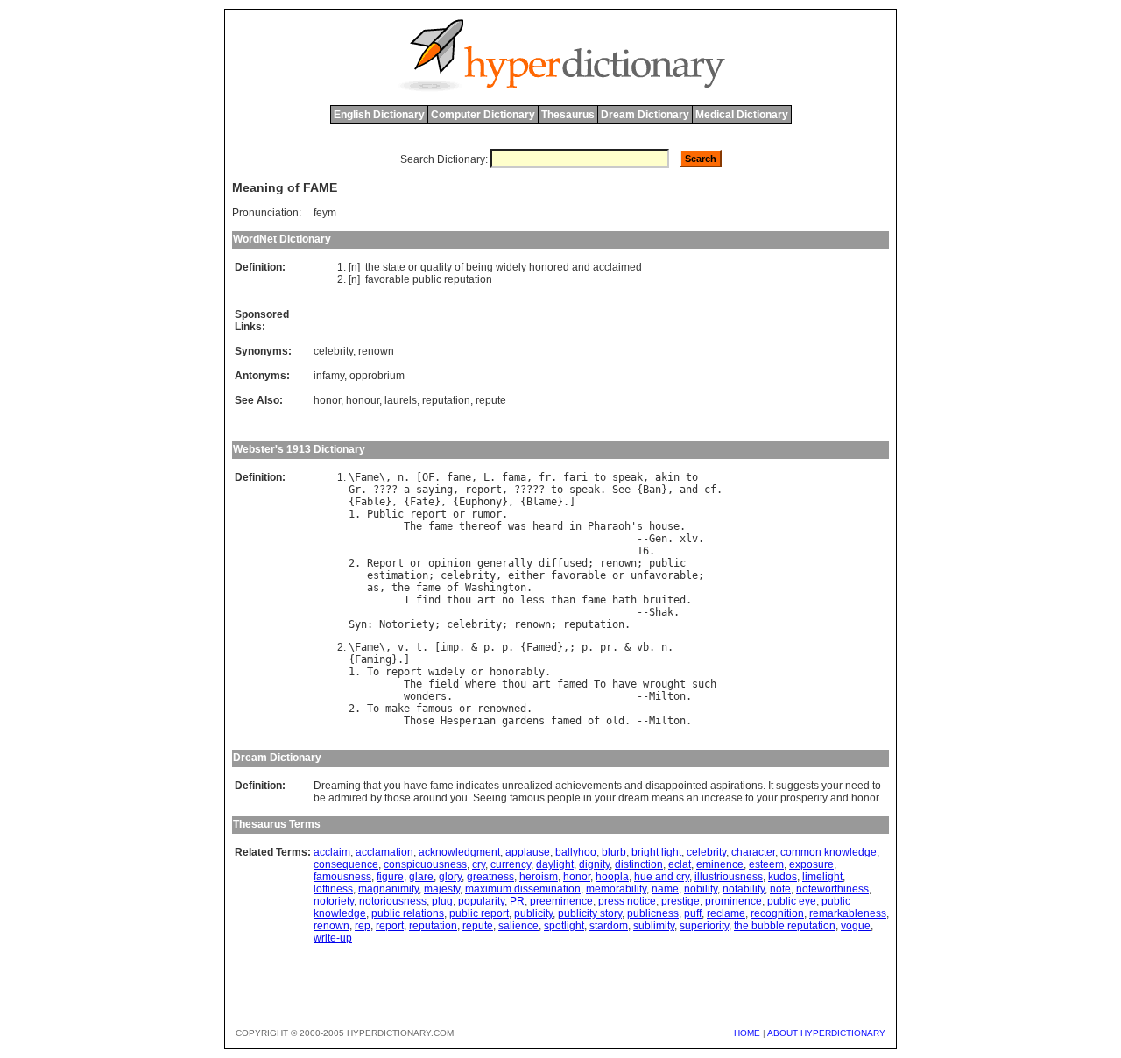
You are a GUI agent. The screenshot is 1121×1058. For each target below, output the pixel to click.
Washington (495, 588)
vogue (856, 926)
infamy (329, 376)
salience (518, 926)
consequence (346, 864)
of (459, 267)
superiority (704, 926)
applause (527, 852)
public (426, 279)
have (624, 684)
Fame (367, 477)
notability (744, 889)
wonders (425, 696)
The (413, 526)
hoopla (612, 877)
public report (479, 913)
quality (436, 267)
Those (419, 721)
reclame (726, 913)
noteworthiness (832, 889)
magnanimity (388, 889)
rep (362, 926)
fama (514, 477)
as (373, 588)
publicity (533, 913)
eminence (720, 864)
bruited (664, 600)
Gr (355, 489)
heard (547, 526)
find (428, 600)
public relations (407, 913)
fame (459, 477)
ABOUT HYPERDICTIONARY (826, 1033)
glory (450, 877)
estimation (397, 575)
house (664, 526)
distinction (639, 864)
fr (545, 477)
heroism (538, 877)
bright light (656, 852)
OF (428, 477)
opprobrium (377, 376)
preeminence (561, 901)
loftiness (333, 889)
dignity (594, 864)
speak (627, 477)
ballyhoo (575, 852)
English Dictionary (379, 115)
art (486, 600)
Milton (667, 696)
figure (390, 877)
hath (624, 600)
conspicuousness (425, 864)
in (575, 526)
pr (606, 647)
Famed (541, 647)
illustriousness (728, 877)
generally (504, 563)
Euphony (480, 502)
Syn (358, 624)
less (532, 600)
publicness (653, 913)
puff (693, 913)
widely (511, 267)
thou (459, 600)
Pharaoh (609, 526)
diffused (563, 563)
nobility (700, 889)
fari (575, 477)
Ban (652, 489)
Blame (541, 502)
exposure (811, 864)
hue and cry (661, 877)
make (397, 708)
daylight (555, 864)
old (615, 721)
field (443, 684)
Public (385, 514)
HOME (747, 1033)
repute (491, 400)
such (704, 684)
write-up (333, 938)
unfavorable (664, 575)
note (780, 889)
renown (376, 351)
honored (549, 267)
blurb (614, 852)
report (483, 489)
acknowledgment (459, 852)
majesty (442, 889)
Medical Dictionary (741, 115)
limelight (822, 877)
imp (450, 647)
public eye (791, 901)
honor (327, 400)
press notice (627, 901)
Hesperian (468, 721)
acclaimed (617, 267)
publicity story (590, 913)
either (526, 575)
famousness (342, 877)
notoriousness (393, 901)
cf (710, 489)
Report (385, 563)
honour (362, 400)
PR (517, 901)
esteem (766, 864)
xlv (689, 539)
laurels (400, 400)
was (517, 526)
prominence (733, 901)
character (753, 852)
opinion (449, 563)
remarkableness (847, 913)
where (480, 684)
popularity (481, 901)
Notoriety (406, 624)
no (508, 600)
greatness (490, 877)
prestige (680, 901)
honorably (517, 672)
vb (643, 647)
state (394, 267)
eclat (679, 864)
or (413, 267)
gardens (523, 721)
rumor (486, 514)
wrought (664, 684)
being (479, 267)
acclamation (384, 852)
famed (572, 684)
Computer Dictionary (483, 115)
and (581, 267)
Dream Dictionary (645, 115)
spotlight (564, 926)
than (563, 600)
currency (510, 864)
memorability (616, 889)
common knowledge (828, 852)
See (621, 489)
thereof (480, 526)
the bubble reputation (784, 926)
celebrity (333, 351)
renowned (501, 708)
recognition (777, 913)
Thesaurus (568, 115)
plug (442, 901)
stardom (608, 926)
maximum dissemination (523, 889)
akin (667, 477)
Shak (661, 612)
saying (434, 489)
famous (434, 708)
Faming (373, 659)
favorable (387, 279)
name (665, 889)
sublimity (653, 926)
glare (421, 877)
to (600, 477)
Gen (658, 539)
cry (478, 864)
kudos (782, 877)
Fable (370, 502)
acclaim (332, 852)
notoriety (334, 901)
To (373, 672)
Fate (422, 502)
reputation (468, 279)
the (372, 267)
